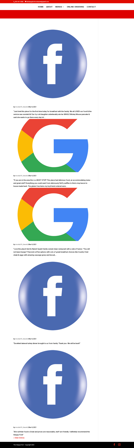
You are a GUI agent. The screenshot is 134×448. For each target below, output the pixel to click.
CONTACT (91, 7)
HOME (41, 7)
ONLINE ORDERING (75, 7)
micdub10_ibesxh (21, 107)
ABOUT (49, 7)
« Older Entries (18, 438)
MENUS (58, 7)
